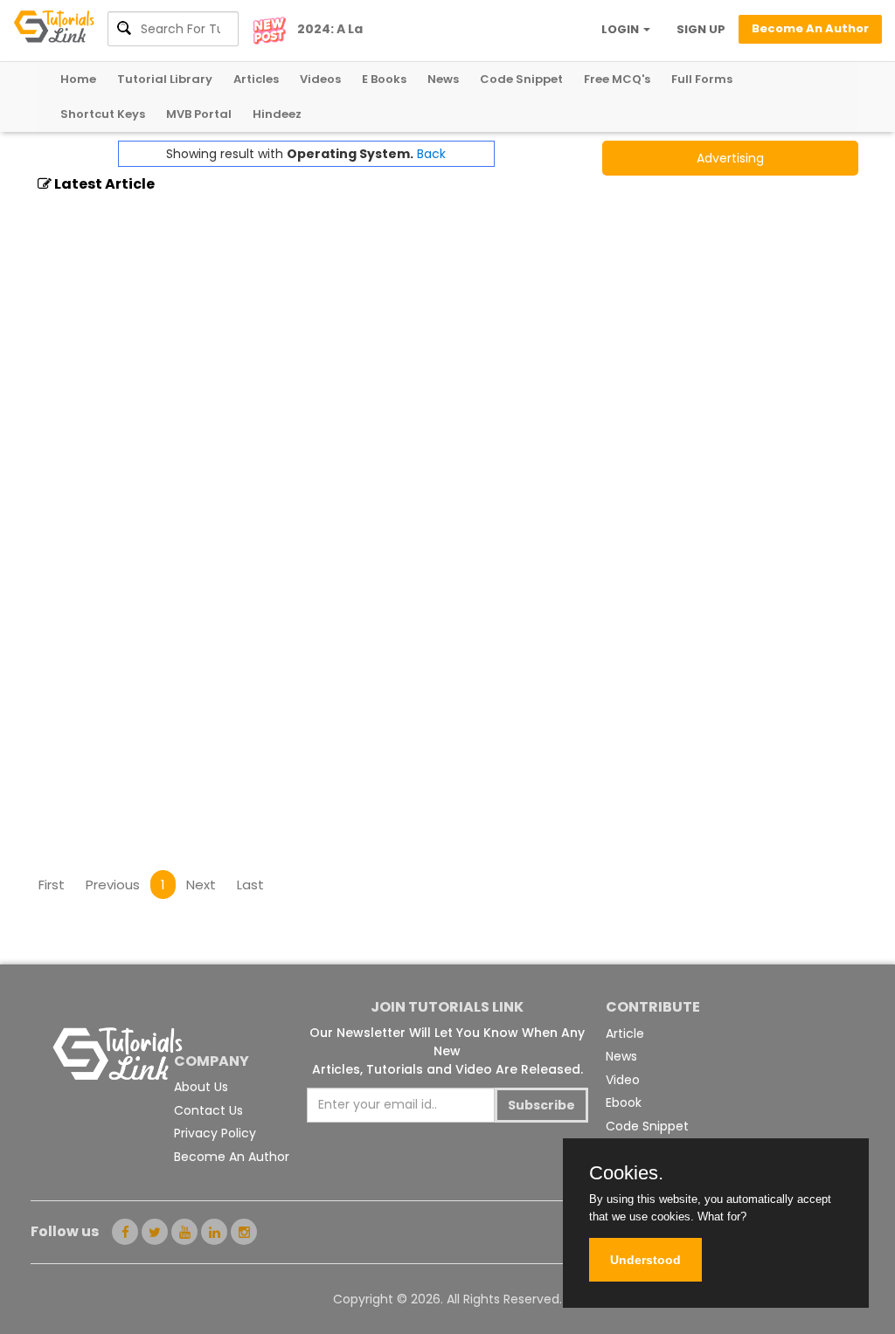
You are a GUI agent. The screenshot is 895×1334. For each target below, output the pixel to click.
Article (625, 1033)
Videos (320, 79)
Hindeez (277, 114)
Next (201, 884)
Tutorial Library (164, 79)
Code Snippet (521, 79)
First (51, 884)
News (443, 79)
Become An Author (231, 1156)
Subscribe (541, 1105)
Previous (113, 884)
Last (250, 884)
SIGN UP (700, 29)
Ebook (624, 1102)
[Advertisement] (355, 809)
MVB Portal (199, 114)
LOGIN (621, 29)
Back (431, 153)
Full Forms (701, 79)
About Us (201, 1087)
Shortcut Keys (102, 114)
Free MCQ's (617, 79)
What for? (721, 1216)
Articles (256, 79)
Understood (645, 1260)
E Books (384, 79)
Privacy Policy (215, 1133)
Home (78, 79)
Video (623, 1080)
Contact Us (208, 1110)
